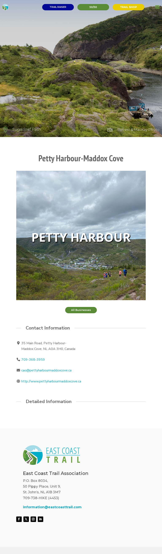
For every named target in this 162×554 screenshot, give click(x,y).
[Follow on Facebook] (19, 519)
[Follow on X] (26, 519)
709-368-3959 (33, 359)
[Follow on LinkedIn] (40, 519)
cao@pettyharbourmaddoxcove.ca (46, 370)
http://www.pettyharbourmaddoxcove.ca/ (51, 381)
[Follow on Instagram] (33, 519)
